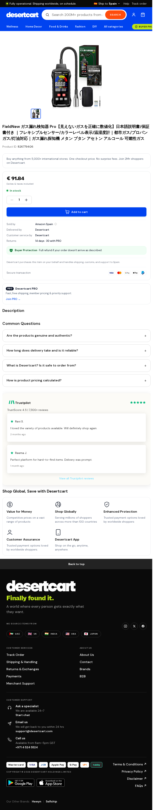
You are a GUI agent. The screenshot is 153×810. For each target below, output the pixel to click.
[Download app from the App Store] (51, 783)
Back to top (76, 564)
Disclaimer (137, 779)
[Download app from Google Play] (20, 783)
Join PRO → (13, 299)
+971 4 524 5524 (27, 747)
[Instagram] (125, 626)
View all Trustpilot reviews (76, 478)
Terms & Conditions (130, 764)
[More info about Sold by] (55, 224)
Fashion (80, 26)
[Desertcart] (22, 14)
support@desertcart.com (34, 731)
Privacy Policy (134, 771)
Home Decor (34, 26)
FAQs (141, 786)
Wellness (12, 26)
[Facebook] (143, 626)
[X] (134, 626)
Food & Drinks (58, 26)
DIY (94, 26)
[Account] (133, 14)
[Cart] (143, 14)
